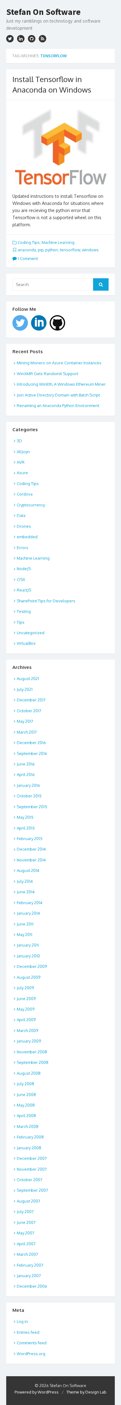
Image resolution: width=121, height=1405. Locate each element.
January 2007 (29, 1275)
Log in (22, 1321)
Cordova (25, 494)
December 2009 (32, 966)
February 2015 (30, 838)
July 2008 (25, 1083)
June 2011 (25, 923)
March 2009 (27, 1030)
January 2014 (28, 913)
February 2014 (30, 902)
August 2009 (28, 977)
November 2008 (32, 1051)
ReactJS (24, 590)
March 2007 (27, 1254)
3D (19, 440)
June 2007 (26, 1222)
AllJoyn (23, 451)
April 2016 (26, 774)
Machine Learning (58, 242)
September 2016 (32, 753)
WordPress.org (31, 1353)
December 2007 (32, 1158)
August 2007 (28, 1201)
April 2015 (26, 828)
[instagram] (21, 38)
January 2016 (28, 785)
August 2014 (28, 870)
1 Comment (27, 258)
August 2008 (29, 1073)
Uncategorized (30, 632)
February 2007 (30, 1265)
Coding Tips (29, 242)
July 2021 (25, 689)
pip (40, 249)
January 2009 (29, 1041)
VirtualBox (26, 643)
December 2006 (32, 1286)
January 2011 (28, 945)
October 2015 (29, 795)
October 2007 (30, 1179)
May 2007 (25, 1232)
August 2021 (28, 678)
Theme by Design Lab (86, 1392)
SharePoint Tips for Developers (46, 600)
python (51, 249)
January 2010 (28, 955)
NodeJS (24, 568)
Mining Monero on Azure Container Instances (59, 362)
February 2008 (30, 1136)
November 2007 (32, 1169)
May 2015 (25, 817)
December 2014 (31, 849)
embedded (27, 536)
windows (90, 249)
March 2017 (27, 732)
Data (21, 515)
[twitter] (10, 38)
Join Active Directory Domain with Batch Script (58, 394)
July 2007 (25, 1211)
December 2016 (31, 742)
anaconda (27, 249)
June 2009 (26, 998)
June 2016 (26, 763)
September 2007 (32, 1190)
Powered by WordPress (37, 1392)
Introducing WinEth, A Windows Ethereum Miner (61, 384)
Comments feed (32, 1342)
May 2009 (25, 1009)
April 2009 (26, 1019)
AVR (21, 462)
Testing (24, 611)
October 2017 (29, 710)
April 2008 (26, 1115)
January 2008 (29, 1147)
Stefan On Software (43, 11)
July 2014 (25, 881)
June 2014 (26, 891)
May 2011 (24, 934)
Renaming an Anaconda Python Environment (58, 405)
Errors (22, 547)
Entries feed (28, 1332)
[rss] (42, 38)
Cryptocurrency (31, 504)
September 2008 (32, 1062)
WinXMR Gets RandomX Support (47, 373)
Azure (22, 472)
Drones (24, 526)
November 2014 (31, 859)
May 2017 (25, 721)
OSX (21, 579)
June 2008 (26, 1094)
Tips (21, 622)
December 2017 (31, 699)
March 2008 (27, 1126)
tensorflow (70, 249)
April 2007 (26, 1243)
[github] (31, 38)
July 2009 (25, 987)
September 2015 (32, 806)
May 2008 (26, 1105)
